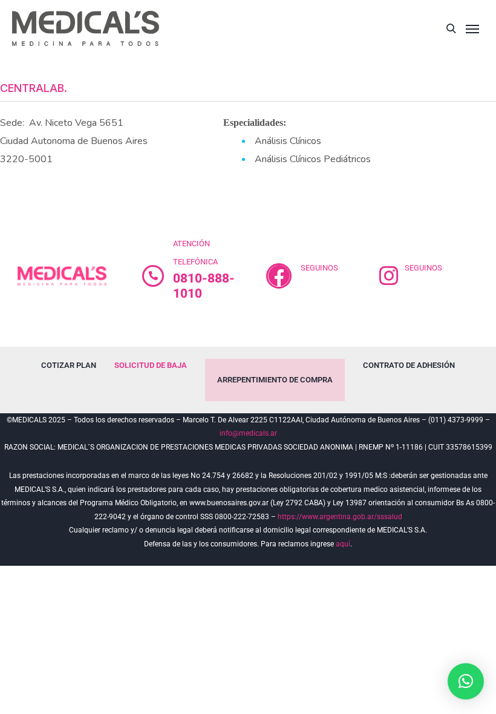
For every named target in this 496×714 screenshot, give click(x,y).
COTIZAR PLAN (68, 365)
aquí (343, 544)
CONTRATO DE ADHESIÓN (409, 365)
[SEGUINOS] (279, 276)
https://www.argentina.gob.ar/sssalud (340, 517)
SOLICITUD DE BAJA (150, 365)
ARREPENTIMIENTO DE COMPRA (275, 379)
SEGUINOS (319, 267)
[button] (466, 681)
